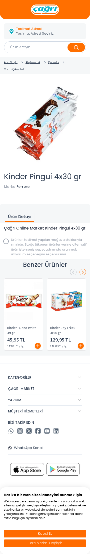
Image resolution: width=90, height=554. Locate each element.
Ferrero (23, 186)
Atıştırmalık (33, 62)
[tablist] (45, 213)
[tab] (19, 217)
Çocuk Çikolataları (15, 69)
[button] (45, 31)
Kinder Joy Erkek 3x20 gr (63, 330)
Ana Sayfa (11, 62)
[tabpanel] (45, 228)
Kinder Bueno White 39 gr (21, 330)
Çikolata (53, 62)
